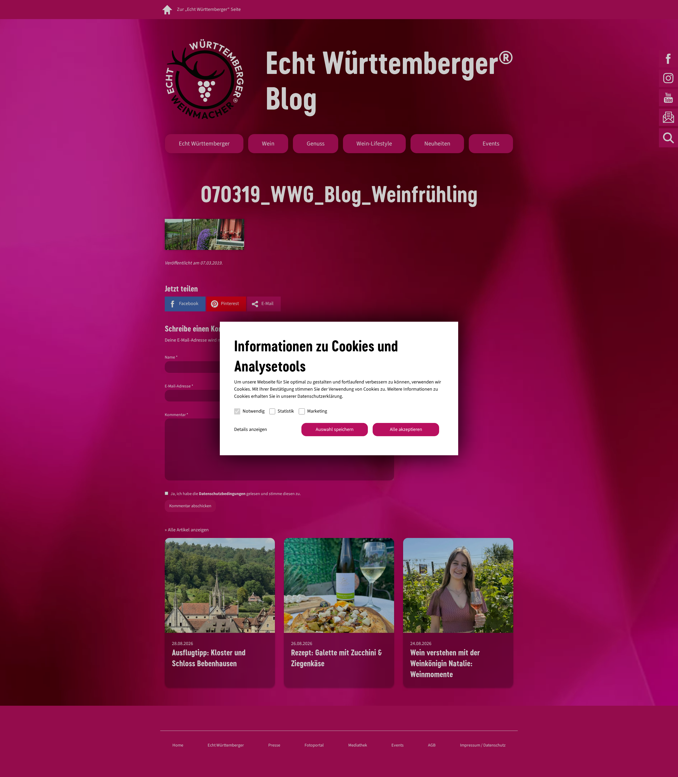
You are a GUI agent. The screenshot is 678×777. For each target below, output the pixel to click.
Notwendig (254, 411)
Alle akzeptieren (406, 429)
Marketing (317, 411)
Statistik (286, 411)
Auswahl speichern (335, 429)
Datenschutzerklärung (319, 396)
